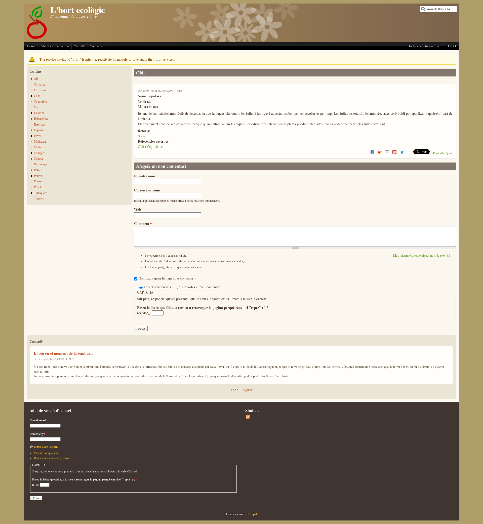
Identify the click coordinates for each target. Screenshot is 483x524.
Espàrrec (39, 130)
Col (36, 107)
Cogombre (40, 101)
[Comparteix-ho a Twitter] (402, 153)
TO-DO (451, 46)
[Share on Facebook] (372, 153)
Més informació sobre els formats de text (419, 255)
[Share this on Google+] (394, 153)
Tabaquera (40, 193)
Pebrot (38, 176)
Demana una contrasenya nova (52, 458)
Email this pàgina (442, 153)
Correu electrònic (147, 190)
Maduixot (40, 141)
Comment (143, 223)
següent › (249, 390)
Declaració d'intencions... (425, 46)
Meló (37, 147)
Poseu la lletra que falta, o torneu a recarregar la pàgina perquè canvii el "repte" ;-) (202, 307)
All (36, 78)
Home (31, 46)
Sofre (142, 136)
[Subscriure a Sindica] (248, 418)
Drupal (252, 514)
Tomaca (39, 198)
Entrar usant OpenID (46, 447)
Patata (38, 170)
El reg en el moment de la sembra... (63, 353)
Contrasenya (39, 434)
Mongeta (39, 153)
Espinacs (40, 124)
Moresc (39, 158)
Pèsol (37, 187)
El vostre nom (144, 176)
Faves (38, 136)
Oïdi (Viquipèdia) (150, 146)
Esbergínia (41, 118)
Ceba (37, 96)
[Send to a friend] (387, 153)
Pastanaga (40, 164)
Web (137, 209)
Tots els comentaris (158, 287)
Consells (80, 46)
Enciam (39, 113)
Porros (38, 181)
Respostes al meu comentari (201, 287)
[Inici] (36, 38)
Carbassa (40, 84)
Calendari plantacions (54, 46)
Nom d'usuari (39, 420)
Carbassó (40, 90)
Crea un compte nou (46, 453)
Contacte (96, 46)
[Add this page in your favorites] (380, 153)
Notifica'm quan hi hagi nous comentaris (167, 278)
